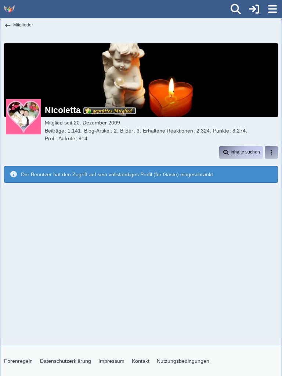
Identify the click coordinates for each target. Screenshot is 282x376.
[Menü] (272, 9)
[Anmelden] (254, 9)
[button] (241, 152)
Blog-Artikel (97, 131)
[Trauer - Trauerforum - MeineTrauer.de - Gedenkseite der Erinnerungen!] (9, 9)
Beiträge (54, 131)
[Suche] (235, 9)
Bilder (126, 131)
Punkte (221, 131)
